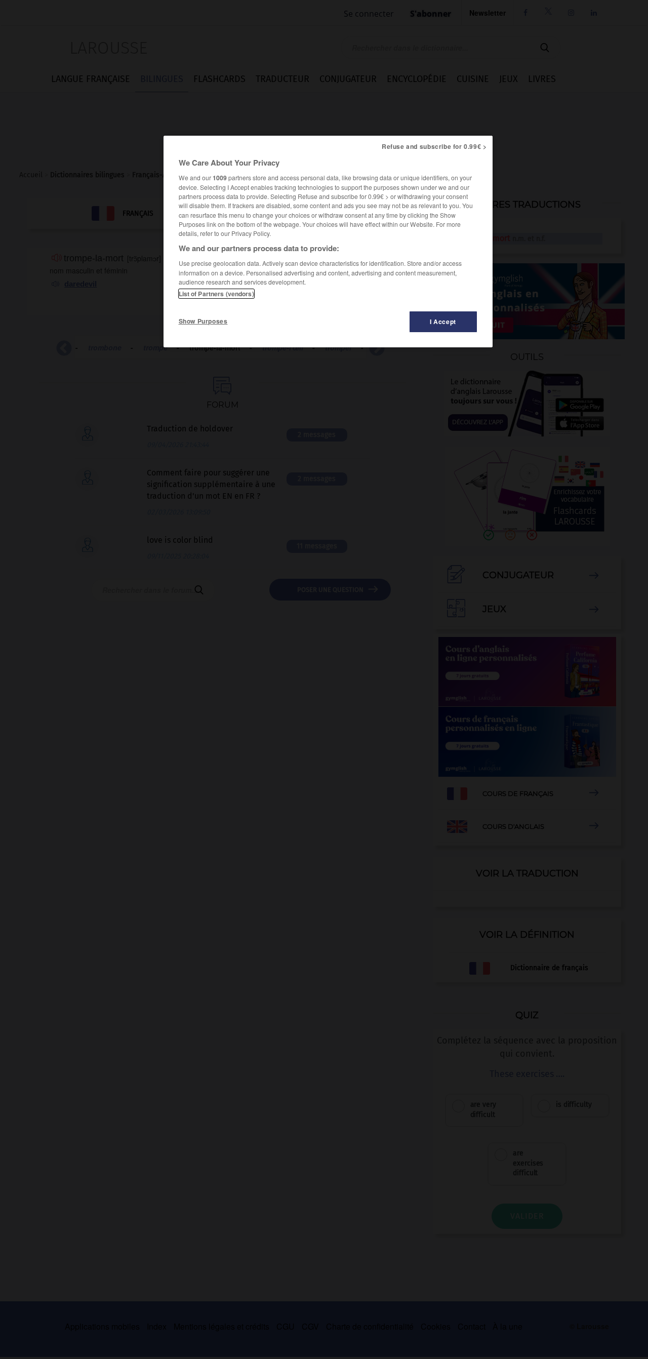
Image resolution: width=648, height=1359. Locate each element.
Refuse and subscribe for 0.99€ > (434, 146)
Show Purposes (203, 321)
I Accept (443, 321)
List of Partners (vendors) (216, 293)
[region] (328, 241)
